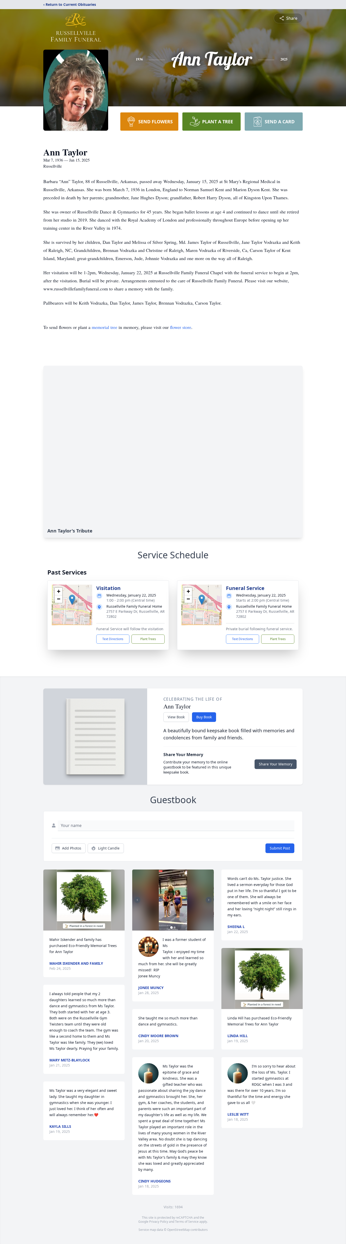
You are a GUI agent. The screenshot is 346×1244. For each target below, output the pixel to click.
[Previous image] (137, 900)
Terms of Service (187, 1221)
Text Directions (112, 639)
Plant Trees (148, 639)
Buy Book (204, 717)
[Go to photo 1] (171, 927)
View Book (176, 717)
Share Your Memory (275, 764)
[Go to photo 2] (175, 927)
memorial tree (104, 327)
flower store (180, 327)
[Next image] (209, 900)
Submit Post (280, 848)
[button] (72, 600)
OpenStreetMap (178, 1230)
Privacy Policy (158, 1221)
